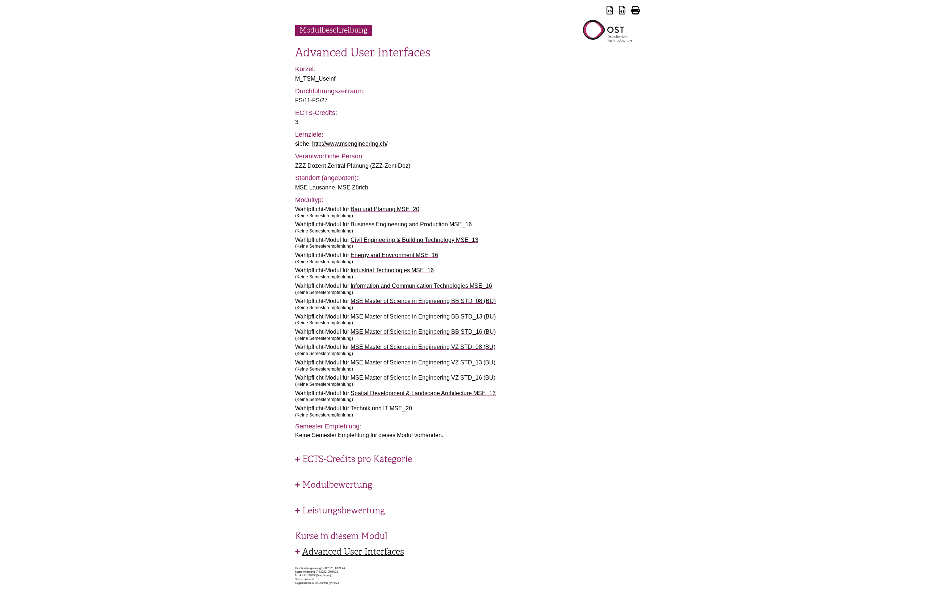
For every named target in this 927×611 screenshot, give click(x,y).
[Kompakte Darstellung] (610, 11)
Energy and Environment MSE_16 (394, 255)
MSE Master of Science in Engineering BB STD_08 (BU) (423, 301)
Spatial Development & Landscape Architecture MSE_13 (423, 393)
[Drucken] (635, 11)
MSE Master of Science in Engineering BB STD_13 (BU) (423, 316)
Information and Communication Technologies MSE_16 (421, 286)
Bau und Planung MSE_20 (385, 209)
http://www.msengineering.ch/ (349, 144)
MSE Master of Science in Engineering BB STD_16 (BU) (423, 332)
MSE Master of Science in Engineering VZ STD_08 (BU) (423, 347)
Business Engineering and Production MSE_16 (411, 224)
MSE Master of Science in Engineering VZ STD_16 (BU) (423, 378)
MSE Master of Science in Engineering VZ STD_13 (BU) (423, 362)
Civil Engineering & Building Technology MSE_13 (414, 240)
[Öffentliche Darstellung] (622, 11)
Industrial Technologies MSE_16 (392, 270)
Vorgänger (323, 575)
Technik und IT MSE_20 (381, 408)
